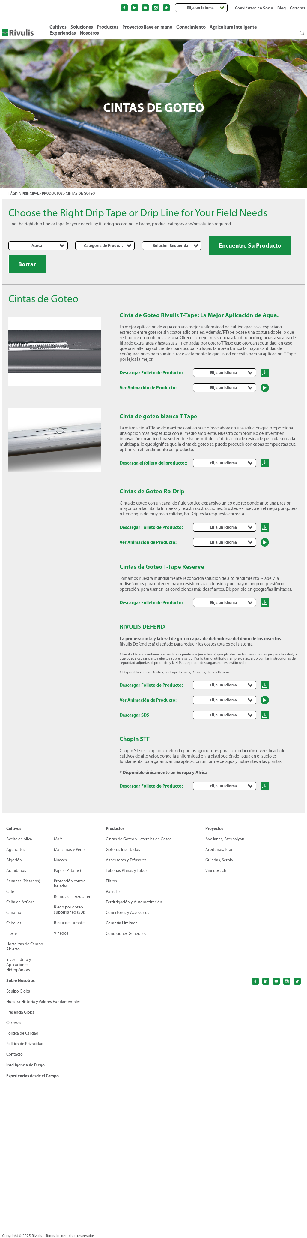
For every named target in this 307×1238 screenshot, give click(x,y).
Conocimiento (191, 27)
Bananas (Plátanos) (23, 881)
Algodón (14, 860)
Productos (107, 27)
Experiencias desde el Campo (32, 1075)
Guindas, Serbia (219, 860)
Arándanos (16, 870)
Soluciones (81, 27)
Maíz (58, 839)
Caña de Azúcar (20, 902)
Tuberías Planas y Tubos (127, 870)
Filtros (111, 881)
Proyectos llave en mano (147, 27)
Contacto (14, 1054)
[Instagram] (155, 7)
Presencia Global (20, 1012)
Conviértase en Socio (254, 8)
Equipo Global (18, 991)
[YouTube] (145, 7)
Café (10, 891)
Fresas (12, 933)
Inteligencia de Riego (25, 1065)
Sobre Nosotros (20, 980)
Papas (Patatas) (67, 870)
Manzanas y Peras (69, 849)
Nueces (60, 860)
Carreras (297, 8)
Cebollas (13, 923)
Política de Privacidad (24, 1043)
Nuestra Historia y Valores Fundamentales (43, 1001)
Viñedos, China (218, 870)
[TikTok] (166, 7)
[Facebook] (124, 7)
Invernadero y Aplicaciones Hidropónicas (18, 964)
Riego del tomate (69, 922)
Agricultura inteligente (233, 27)
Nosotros (89, 33)
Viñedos (61, 933)
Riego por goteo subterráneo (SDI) (69, 910)
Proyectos (214, 828)
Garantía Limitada (122, 923)
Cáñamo (13, 912)
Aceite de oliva (19, 839)
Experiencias (62, 33)
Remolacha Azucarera (73, 896)
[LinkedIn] (134, 7)
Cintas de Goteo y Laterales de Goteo (139, 839)
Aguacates (15, 849)
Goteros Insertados (123, 849)
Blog (281, 8)
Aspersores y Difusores (126, 860)
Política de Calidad (22, 1033)
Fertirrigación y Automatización (134, 902)
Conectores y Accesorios (127, 912)
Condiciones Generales (126, 933)
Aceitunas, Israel (219, 849)
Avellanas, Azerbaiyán (224, 839)
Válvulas (113, 891)
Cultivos (58, 27)
